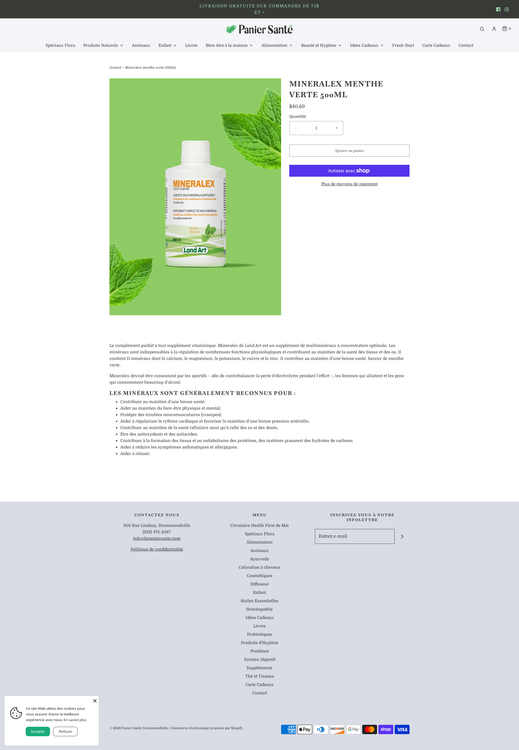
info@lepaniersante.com (157, 538)
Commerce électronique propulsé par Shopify (207, 728)
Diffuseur (259, 584)
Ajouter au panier (349, 150)
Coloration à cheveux (260, 567)
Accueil (115, 67)
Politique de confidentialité (157, 549)
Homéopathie (259, 609)
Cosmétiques (259, 575)
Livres (191, 45)
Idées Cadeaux (259, 617)
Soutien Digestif (259, 659)
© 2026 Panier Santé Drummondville (138, 728)
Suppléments (259, 667)
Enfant (259, 592)
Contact (465, 45)
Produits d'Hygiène (259, 642)
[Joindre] (402, 536)
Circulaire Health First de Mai (259, 525)
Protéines (259, 651)
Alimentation (259, 542)
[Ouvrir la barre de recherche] (482, 29)
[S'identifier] (494, 28)
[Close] (95, 699)
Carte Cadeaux (436, 45)
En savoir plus (75, 719)
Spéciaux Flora (60, 45)
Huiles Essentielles (259, 600)
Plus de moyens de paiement (349, 184)
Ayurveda (259, 559)
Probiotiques (259, 634)
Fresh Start (403, 45)
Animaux (141, 45)
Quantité (297, 116)
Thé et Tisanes (259, 676)
